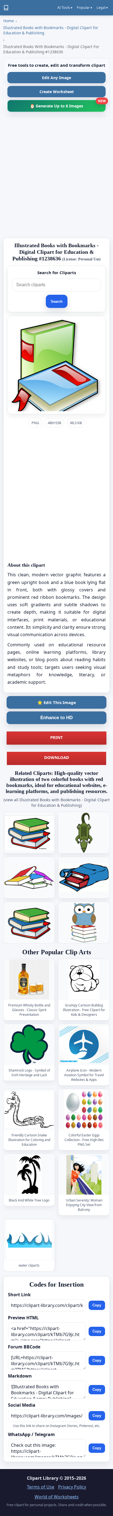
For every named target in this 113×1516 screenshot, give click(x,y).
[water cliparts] (29, 1240)
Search (57, 301)
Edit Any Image (56, 77)
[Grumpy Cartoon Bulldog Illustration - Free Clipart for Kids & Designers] (84, 979)
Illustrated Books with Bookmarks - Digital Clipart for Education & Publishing (50, 30)
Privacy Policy (72, 1487)
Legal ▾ (102, 7)
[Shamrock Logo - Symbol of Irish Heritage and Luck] (29, 1044)
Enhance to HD (56, 717)
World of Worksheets (57, 1497)
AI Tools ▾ (64, 7)
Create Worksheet (56, 91)
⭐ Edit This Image (56, 702)
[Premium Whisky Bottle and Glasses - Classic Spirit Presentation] (29, 979)
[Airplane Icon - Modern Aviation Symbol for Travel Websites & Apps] (84, 1044)
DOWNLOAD (56, 757)
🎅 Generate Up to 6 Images (68, 104)
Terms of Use (40, 1487)
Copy (96, 1305)
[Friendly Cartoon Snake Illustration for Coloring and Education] (29, 1110)
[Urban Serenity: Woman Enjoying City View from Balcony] (84, 1175)
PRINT (56, 737)
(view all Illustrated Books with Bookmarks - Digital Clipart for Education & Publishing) (57, 802)
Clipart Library (42, 1478)
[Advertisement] (56, 176)
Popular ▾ (84, 7)
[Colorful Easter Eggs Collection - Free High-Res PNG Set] (84, 1110)
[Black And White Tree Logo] (29, 1175)
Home (8, 20)
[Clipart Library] (6, 7)
